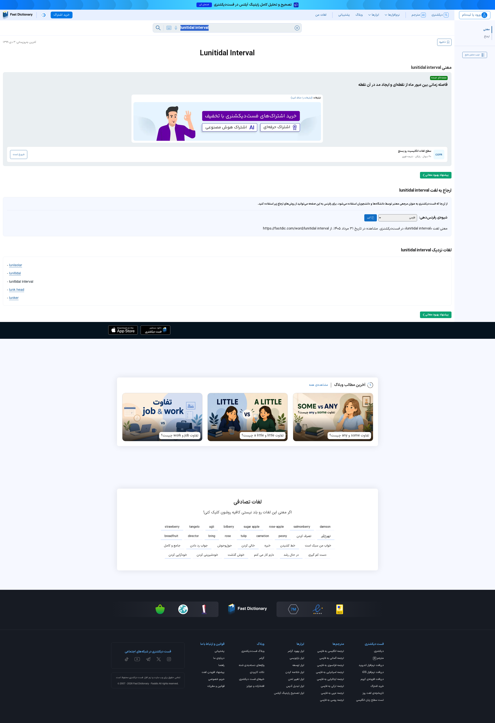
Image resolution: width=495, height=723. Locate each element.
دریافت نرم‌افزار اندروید (371, 665)
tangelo (194, 527)
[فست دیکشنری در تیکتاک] (126, 659)
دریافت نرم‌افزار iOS (373, 672)
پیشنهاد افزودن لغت (213, 672)
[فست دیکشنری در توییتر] (159, 659)
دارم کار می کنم (264, 555)
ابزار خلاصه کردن (294, 672)
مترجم (379, 658)
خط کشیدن (287, 545)
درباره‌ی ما (218, 658)
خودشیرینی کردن (207, 555)
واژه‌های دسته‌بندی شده (251, 665)
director (193, 536)
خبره (268, 545)
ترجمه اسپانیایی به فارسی (330, 672)
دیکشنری (379, 651)
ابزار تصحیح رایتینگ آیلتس (289, 693)
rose (228, 536)
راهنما (221, 665)
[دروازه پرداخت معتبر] (339, 609)
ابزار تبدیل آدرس (295, 686)
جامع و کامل (172, 545)
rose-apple (276, 527)
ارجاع (487, 36)
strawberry (172, 527)
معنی (486, 29)
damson (325, 527)
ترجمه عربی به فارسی (332, 693)
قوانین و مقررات (215, 686)
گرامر (261, 658)
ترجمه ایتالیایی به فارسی (330, 679)
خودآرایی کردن (178, 555)
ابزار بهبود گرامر (296, 651)
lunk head (16, 289)
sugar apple (251, 527)
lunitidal (15, 272)
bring (211, 536)
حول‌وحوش (224, 545)
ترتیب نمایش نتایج (472, 54)
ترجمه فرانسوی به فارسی (330, 665)
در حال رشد (291, 555)
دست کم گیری (317, 555)
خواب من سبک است (318, 545)
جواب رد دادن (199, 545)
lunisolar (15, 264)
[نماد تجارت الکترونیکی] (317, 609)
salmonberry (302, 527)
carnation (262, 536)
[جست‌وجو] (158, 27)
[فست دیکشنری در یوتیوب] (137, 659)
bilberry (229, 527)
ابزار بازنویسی (297, 658)
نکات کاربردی (257, 672)
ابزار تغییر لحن (296, 679)
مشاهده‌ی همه (318, 385)
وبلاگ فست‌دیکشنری (252, 651)
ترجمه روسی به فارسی (332, 700)
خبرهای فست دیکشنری (251, 679)
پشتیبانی (219, 651)
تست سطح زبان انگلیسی (370, 700)
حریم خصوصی (216, 679)
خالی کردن (248, 545)
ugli (211, 527)
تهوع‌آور (326, 536)
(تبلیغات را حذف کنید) (301, 98)
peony (283, 536)
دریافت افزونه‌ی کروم (372, 679)
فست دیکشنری (136, 677)
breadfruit (171, 536)
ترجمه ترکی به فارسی (332, 686)
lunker (14, 297)
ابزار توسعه (298, 665)
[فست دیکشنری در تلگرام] (148, 659)
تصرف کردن (304, 536)
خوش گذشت (236, 555)
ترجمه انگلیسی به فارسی (330, 651)
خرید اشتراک (377, 686)
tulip (244, 536)
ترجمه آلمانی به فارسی (331, 658)
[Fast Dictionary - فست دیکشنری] (17, 15)
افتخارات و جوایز (255, 686)
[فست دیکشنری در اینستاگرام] (169, 659)
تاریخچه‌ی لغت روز (373, 693)
